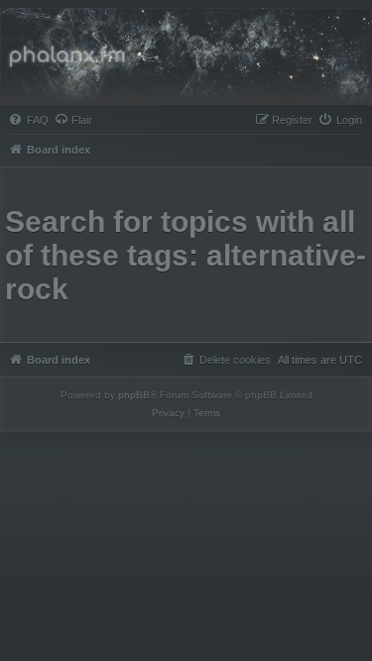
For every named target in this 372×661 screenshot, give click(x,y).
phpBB (134, 394)
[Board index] (186, 56)
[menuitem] (29, 120)
